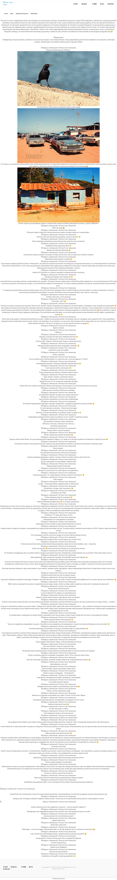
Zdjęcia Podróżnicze (22, 13)
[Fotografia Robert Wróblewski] (10, 4)
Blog (11, 13)
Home (6, 13)
